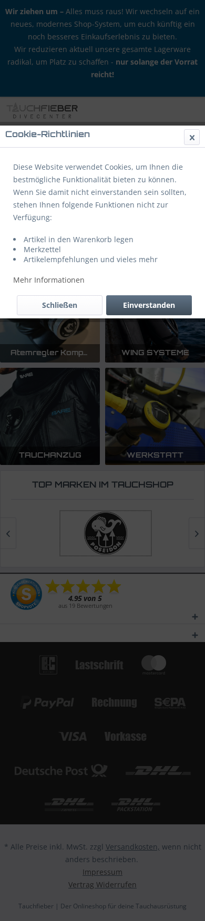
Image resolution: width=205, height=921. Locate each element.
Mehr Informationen (49, 280)
